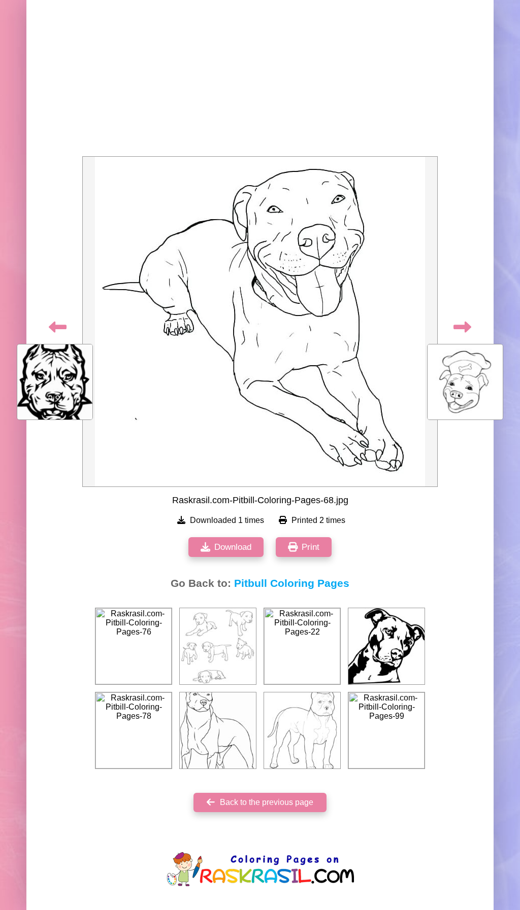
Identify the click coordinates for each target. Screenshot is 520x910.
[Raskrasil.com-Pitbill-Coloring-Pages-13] (386, 646)
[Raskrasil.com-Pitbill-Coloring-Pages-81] (217, 646)
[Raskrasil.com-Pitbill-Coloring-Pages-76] (133, 646)
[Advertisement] (260, 81)
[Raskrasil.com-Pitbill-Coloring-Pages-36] (217, 730)
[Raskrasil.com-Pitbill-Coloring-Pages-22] (302, 646)
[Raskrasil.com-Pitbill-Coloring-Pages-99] (386, 730)
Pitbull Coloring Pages (291, 583)
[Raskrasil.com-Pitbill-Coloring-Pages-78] (133, 730)
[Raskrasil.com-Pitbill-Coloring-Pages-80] (302, 730)
